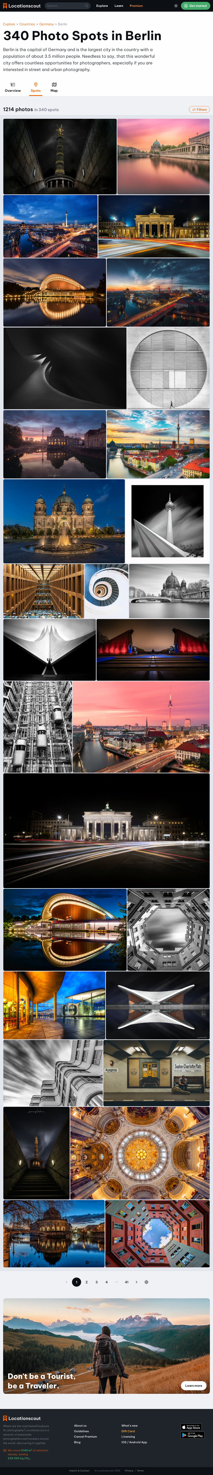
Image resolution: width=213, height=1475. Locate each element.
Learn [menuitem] (119, 6)
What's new (129, 1425)
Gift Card (128, 1431)
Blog (77, 1442)
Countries (27, 24)
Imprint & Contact (79, 1470)
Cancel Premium (85, 1436)
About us (80, 1425)
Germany (46, 24)
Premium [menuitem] (136, 6)
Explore (9, 24)
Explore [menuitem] (102, 6)
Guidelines (81, 1431)
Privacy (129, 1470)
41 (126, 1282)
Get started (198, 6)
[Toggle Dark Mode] (176, 6)
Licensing (128, 1436)
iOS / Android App (134, 1442)
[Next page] (136, 1282)
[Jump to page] (146, 1282)
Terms (140, 1470)
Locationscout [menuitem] (22, 6)
